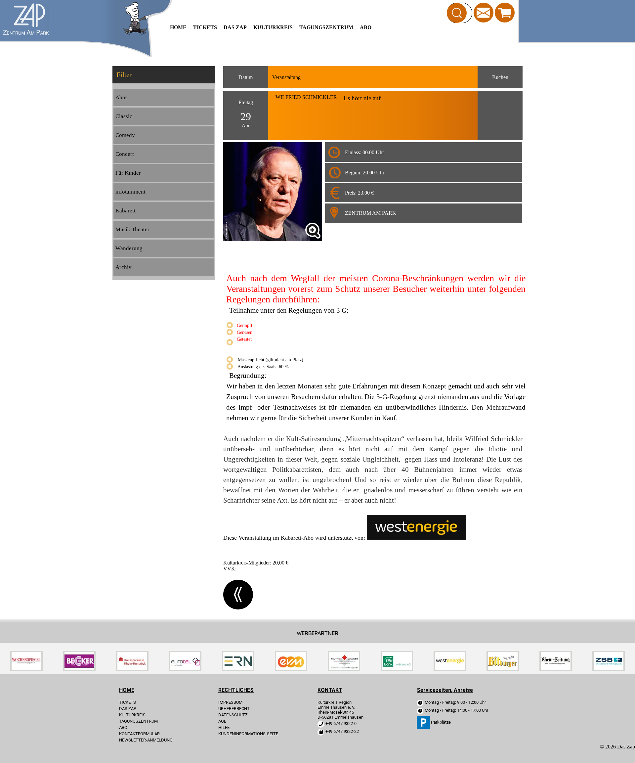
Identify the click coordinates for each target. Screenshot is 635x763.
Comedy (125, 135)
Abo (365, 27)
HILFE (224, 727)
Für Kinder (128, 173)
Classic (123, 116)
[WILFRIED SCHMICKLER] (313, 230)
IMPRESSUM (230, 702)
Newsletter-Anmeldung (146, 740)
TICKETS (205, 27)
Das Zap (235, 27)
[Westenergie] (450, 669)
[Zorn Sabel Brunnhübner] (608, 669)
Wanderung (129, 248)
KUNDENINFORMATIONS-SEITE (248, 733)
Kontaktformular (139, 733)
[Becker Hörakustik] (79, 669)
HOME (178, 27)
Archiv (123, 267)
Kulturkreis (273, 27)
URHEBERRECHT (234, 708)
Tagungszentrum (326, 27)
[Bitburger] (503, 669)
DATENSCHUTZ (233, 714)
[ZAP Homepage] (26, 33)
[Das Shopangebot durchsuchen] (457, 13)
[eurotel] (185, 669)
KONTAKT (330, 690)
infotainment (130, 192)
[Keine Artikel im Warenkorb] (505, 12)
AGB (222, 721)
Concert (124, 154)
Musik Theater (132, 229)
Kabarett (125, 210)
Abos (121, 97)
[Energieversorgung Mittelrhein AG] (291, 669)
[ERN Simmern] (238, 669)
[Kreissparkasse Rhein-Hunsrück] (132, 669)
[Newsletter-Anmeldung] (483, 12)
